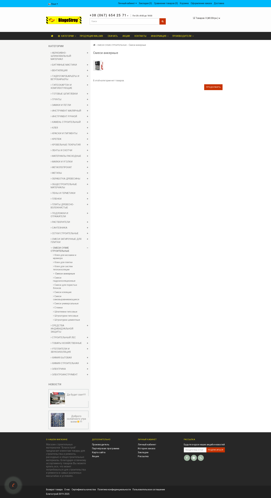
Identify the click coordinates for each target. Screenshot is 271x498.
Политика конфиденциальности (114, 489)
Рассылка (143, 456)
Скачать (113, 36)
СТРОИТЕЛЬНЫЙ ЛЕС (63, 337)
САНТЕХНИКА (59, 227)
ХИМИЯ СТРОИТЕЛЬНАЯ (65, 363)
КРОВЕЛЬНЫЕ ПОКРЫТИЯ (66, 144)
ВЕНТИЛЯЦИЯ (59, 70)
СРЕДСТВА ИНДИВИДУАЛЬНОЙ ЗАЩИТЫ (62, 328)
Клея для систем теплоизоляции (63, 268)
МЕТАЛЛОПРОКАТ (61, 167)
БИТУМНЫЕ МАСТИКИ (64, 64)
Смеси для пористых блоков (65, 286)
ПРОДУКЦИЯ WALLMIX (91, 36)
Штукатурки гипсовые (66, 315)
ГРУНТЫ (56, 99)
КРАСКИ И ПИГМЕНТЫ (64, 133)
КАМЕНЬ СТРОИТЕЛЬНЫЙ (66, 122)
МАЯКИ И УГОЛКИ (61, 161)
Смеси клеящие (63, 292)
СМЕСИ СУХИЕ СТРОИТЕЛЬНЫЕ (112, 45)
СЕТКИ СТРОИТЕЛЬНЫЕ (64, 233)
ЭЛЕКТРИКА (58, 368)
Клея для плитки (63, 262)
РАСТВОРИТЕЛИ (60, 222)
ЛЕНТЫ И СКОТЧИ (61, 150)
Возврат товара (54, 489)
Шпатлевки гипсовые (65, 311)
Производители (181, 36)
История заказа (146, 448)
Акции (126, 36)
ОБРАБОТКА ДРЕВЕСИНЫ (65, 178)
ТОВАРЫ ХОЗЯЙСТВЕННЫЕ (66, 343)
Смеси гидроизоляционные (64, 279)
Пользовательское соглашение (149, 489)
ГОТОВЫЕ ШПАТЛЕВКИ (64, 93)
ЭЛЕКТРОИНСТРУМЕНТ (64, 374)
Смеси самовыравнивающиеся (66, 298)
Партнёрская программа (106, 448)
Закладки (143, 452)
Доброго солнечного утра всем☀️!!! (76, 419)
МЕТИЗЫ (56, 173)
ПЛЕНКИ (56, 198)
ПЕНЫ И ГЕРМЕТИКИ (63, 193)
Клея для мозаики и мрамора (64, 257)
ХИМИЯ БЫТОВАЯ (61, 357)
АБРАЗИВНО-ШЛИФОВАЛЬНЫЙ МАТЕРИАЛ (61, 56)
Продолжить (213, 87)
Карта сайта (99, 452)
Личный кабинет (147, 444)
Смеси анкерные (65, 273)
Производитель (100, 444)
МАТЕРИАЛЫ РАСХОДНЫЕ (66, 156)
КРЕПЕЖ (56, 139)
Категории (67, 36)
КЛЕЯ (54, 127)
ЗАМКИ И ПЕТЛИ (61, 105)
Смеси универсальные (66, 303)
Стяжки (58, 307)
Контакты (140, 36)
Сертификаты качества (84, 489)
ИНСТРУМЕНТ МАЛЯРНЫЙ (66, 110)
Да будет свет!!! (76, 394)
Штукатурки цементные (67, 319)
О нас (67, 489)
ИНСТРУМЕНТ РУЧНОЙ (64, 116)
